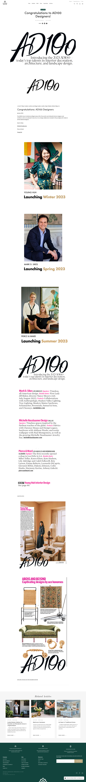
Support (70, 1)
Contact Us (5, 768)
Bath (37, 3)
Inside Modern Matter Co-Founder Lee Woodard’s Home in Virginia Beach (17, 724)
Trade (82, 1)
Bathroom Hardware (39, 722)
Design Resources (77, 1)
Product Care (40, 759)
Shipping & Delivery (24, 764)
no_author (43, 9)
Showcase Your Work (42, 764)
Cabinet (33, 3)
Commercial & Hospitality (8, 764)
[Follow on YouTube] (82, 773)
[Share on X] (46, 23)
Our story (5, 759)
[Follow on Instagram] (76, 773)
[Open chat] (82, 778)
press (4, 766)
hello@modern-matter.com (9, 774)
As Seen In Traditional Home (67, 722)
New (29, 3)
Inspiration (45, 3)
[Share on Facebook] (42, 23)
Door (41, 3)
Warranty (23, 768)
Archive (51, 3)
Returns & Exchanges (25, 766)
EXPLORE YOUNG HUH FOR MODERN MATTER (27, 679)
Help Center (23, 759)
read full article (20, 496)
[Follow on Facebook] (79, 773)
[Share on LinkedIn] (44, 23)
